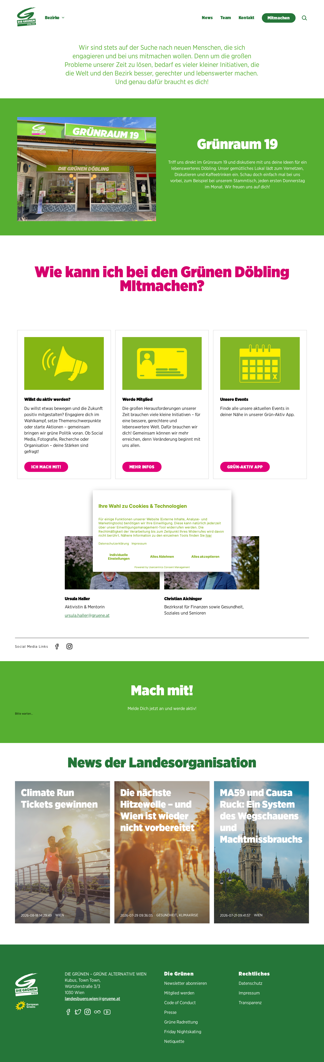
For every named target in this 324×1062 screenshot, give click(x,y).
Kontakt (246, 17)
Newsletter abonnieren (185, 983)
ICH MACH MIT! (46, 467)
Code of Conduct (180, 1002)
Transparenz (250, 1002)
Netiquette (174, 1041)
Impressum (249, 993)
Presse (170, 1012)
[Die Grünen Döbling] (26, 16)
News (207, 17)
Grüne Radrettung (181, 1022)
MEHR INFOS (142, 467)
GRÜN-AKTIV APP (245, 467)
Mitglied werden (179, 993)
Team (225, 17)
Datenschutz (250, 983)
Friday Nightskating (182, 1031)
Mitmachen (282, 17)
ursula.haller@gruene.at (87, 615)
